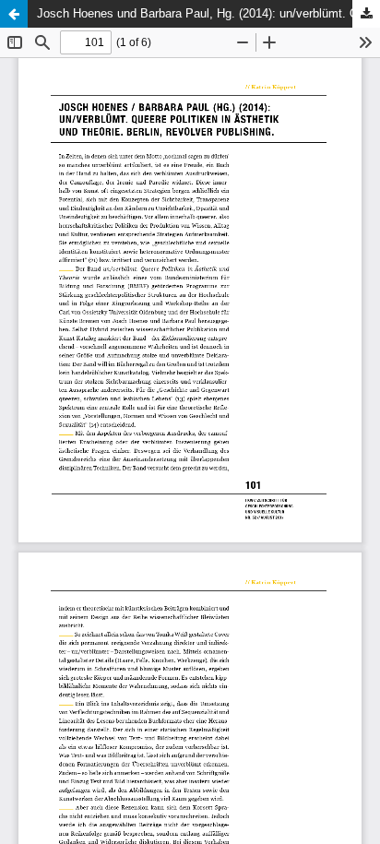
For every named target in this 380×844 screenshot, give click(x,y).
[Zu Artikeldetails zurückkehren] (14, 14)
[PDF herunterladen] (366, 14)
